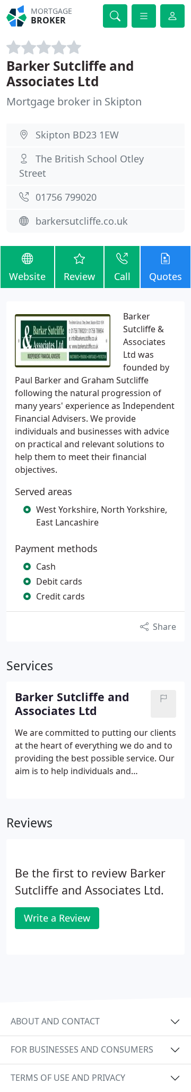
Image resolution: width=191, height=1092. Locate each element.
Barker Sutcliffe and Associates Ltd (70, 73)
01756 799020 (66, 197)
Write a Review (57, 918)
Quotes (165, 276)
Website (27, 276)
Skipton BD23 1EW (77, 134)
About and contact (55, 1021)
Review (79, 276)
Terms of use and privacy (68, 1077)
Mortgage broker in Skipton (74, 101)
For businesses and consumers (82, 1049)
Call (122, 276)
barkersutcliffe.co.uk (82, 221)
